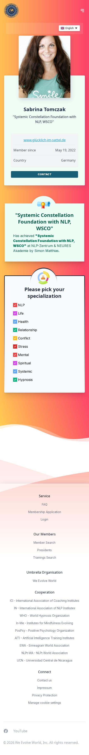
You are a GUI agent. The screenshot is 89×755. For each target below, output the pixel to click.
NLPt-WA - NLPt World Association (45, 653)
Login (44, 519)
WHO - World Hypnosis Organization (45, 615)
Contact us (44, 680)
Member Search (44, 542)
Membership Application (44, 512)
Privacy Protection (44, 695)
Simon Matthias (46, 251)
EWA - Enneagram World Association (44, 645)
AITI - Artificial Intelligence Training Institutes (44, 638)
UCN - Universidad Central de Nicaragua (44, 660)
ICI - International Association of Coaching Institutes (44, 600)
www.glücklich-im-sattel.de (45, 140)
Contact (45, 174)
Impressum (44, 687)
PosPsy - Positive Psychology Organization (44, 630)
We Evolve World (44, 580)
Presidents (44, 550)
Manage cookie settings (44, 702)
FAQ (44, 504)
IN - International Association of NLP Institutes (44, 608)
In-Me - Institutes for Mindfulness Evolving (44, 623)
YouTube (20, 730)
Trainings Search (44, 557)
